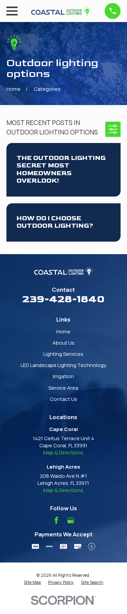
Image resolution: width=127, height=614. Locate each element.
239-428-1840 (63, 299)
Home (63, 331)
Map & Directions (63, 452)
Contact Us (63, 399)
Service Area (63, 387)
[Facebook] (56, 520)
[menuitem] (32, 582)
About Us (63, 342)
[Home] (61, 11)
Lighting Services (63, 353)
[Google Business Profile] (70, 520)
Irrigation (63, 376)
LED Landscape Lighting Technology (63, 365)
